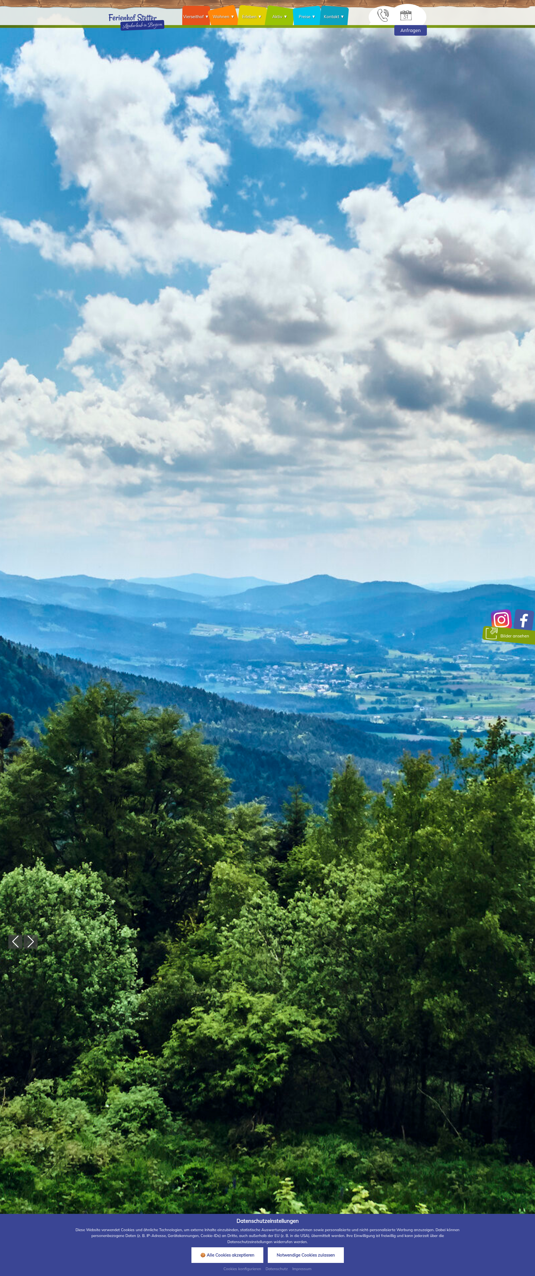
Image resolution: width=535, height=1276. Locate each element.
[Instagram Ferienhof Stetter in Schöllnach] (501, 620)
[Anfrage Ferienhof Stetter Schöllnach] (406, 15)
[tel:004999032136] (383, 15)
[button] (15, 942)
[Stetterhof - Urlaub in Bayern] (136, 22)
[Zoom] (267, 638)
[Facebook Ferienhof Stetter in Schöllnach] (524, 620)
